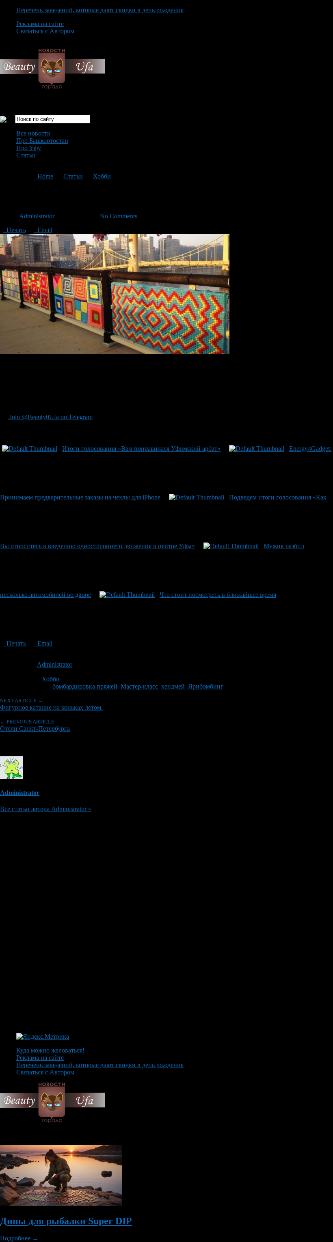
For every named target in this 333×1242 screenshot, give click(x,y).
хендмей (173, 686)
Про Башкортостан (42, 140)
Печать (14, 229)
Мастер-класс (139, 686)
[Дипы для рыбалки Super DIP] (61, 1203)
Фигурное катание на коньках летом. (51, 704)
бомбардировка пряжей (84, 686)
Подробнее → (19, 1238)
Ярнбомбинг (205, 686)
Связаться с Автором (45, 31)
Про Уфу (28, 147)
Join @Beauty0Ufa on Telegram (50, 416)
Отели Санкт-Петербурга (35, 725)
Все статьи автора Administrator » (45, 808)
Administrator (36, 216)
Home (45, 176)
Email (43, 229)
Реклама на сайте (40, 23)
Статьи (26, 155)
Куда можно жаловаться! (50, 1050)
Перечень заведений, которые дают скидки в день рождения (100, 9)
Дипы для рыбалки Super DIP (66, 1221)
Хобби (102, 176)
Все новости (33, 133)
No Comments (118, 216)
